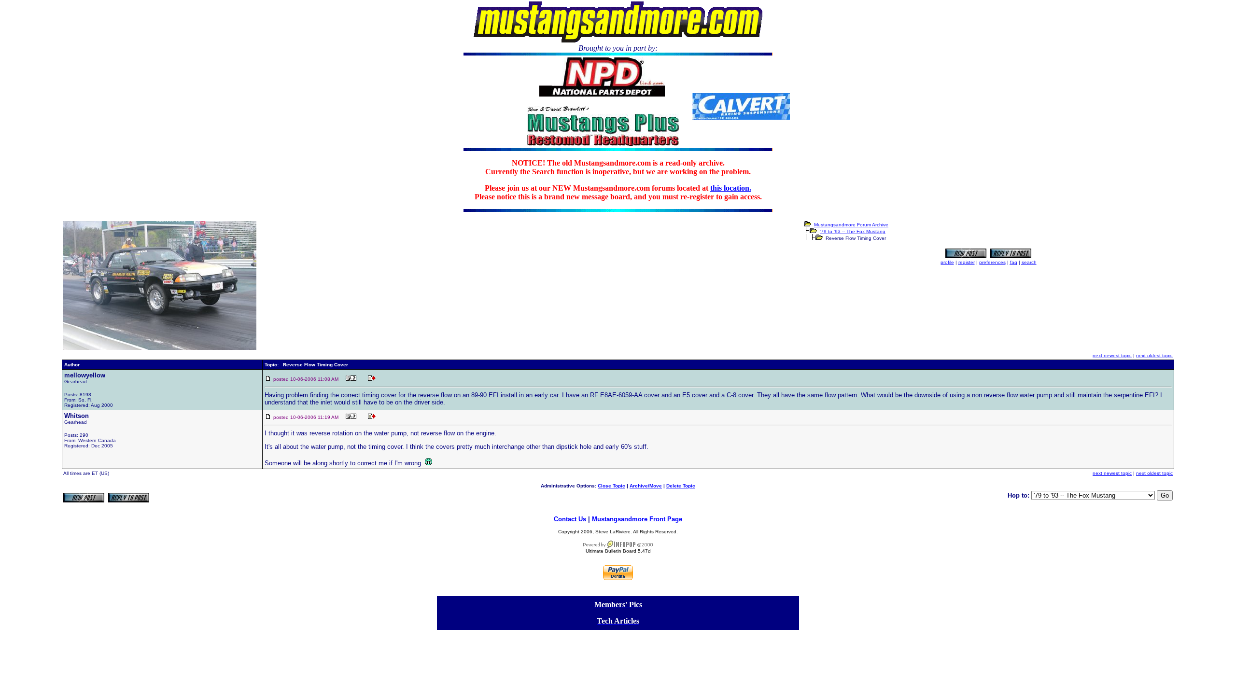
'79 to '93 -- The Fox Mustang (852, 231)
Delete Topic (680, 485)
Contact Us (570, 519)
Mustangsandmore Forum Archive (851, 224)
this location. (730, 188)
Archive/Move (646, 485)
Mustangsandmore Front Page (637, 519)
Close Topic (611, 485)
